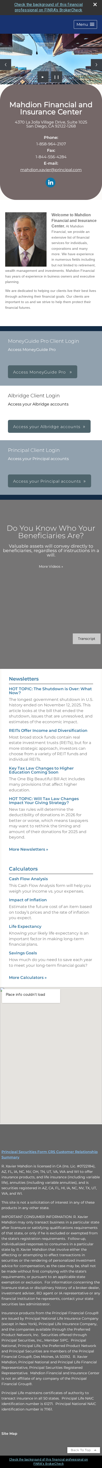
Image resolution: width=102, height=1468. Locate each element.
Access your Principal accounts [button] (47, 481)
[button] (85, 24)
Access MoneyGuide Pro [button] (40, 372)
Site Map (9, 1433)
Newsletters (24, 679)
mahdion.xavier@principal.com (51, 169)
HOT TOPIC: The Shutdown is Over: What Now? (50, 691)
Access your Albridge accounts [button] (46, 426)
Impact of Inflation (28, 900)
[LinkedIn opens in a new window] (50, 183)
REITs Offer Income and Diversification (48, 730)
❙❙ (56, 77)
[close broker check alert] (95, 4)
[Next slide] (96, 64)
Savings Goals (23, 953)
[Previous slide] (5, 64)
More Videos (51, 566)
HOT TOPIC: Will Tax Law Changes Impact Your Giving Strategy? (44, 800)
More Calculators (28, 977)
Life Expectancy (25, 926)
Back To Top (81, 1450)
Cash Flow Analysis (28, 878)
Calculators (23, 869)
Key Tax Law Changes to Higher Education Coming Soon (41, 770)
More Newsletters (28, 849)
